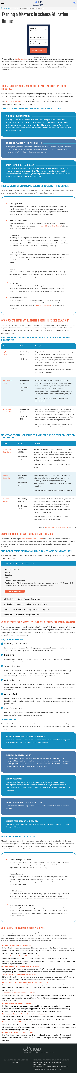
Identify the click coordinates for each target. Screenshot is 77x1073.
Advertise (65, 1060)
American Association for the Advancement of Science (22, 956)
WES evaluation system (43, 305)
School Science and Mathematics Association (19, 974)
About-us (57, 1060)
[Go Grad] (38, 1049)
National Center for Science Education (16, 1003)
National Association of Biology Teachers (18, 1032)
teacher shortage (21, 59)
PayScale (65, 527)
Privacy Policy (48, 1060)
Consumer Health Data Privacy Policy (47, 1069)
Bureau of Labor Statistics (53, 527)
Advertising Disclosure (42, 1062)
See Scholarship (14, 591)
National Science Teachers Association (16, 945)
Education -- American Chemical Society (17, 1022)
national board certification (15, 101)
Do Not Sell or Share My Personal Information (51, 1067)
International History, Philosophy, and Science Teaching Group (25, 982)
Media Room (37, 1060)
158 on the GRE (42, 226)
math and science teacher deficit (31, 539)
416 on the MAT (56, 226)
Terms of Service (57, 1062)
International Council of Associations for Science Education (24, 1014)
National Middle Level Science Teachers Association (21, 966)
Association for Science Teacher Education (18, 993)
